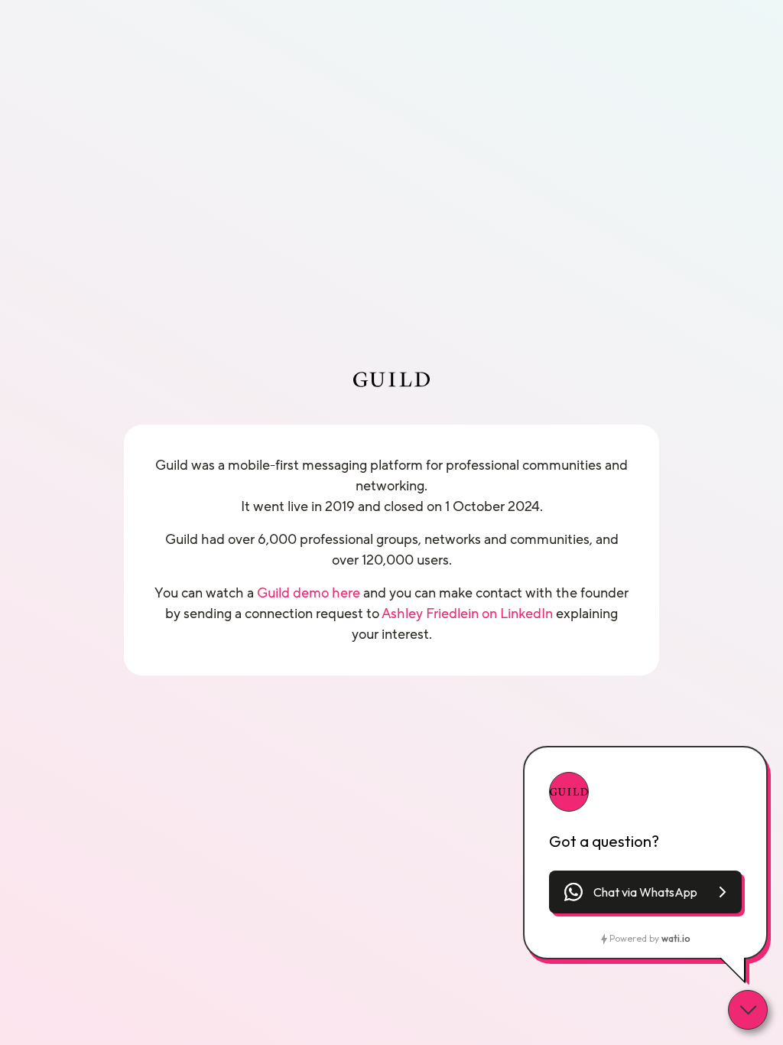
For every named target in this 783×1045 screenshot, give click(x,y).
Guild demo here (308, 593)
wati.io (675, 938)
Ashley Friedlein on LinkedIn (467, 613)
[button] (645, 892)
